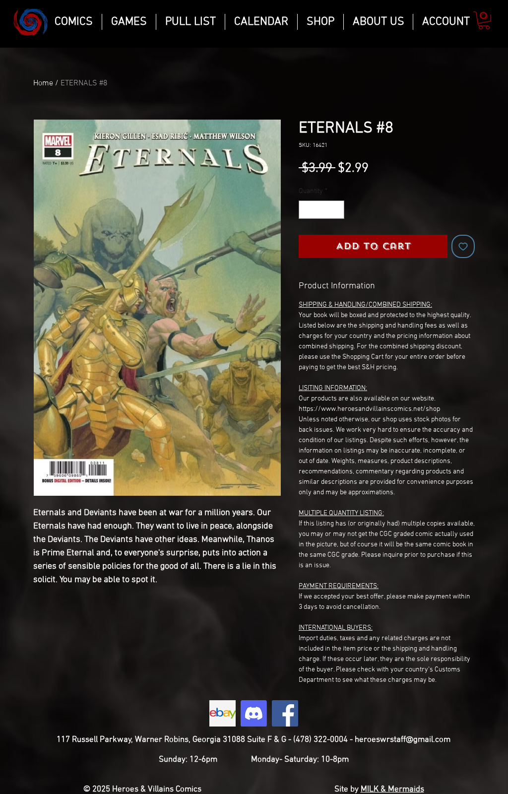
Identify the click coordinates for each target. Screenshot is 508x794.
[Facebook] (285, 713)
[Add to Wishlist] (463, 246)
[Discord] (254, 713)
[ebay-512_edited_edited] (222, 713)
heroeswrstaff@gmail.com (402, 740)
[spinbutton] (321, 209)
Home (43, 83)
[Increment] (336, 209)
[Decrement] (306, 209)
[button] (484, 20)
